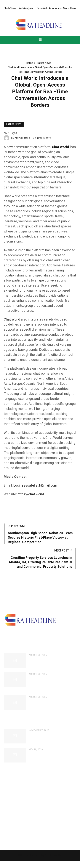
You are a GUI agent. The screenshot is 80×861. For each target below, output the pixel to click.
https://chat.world (30, 494)
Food (7, 811)
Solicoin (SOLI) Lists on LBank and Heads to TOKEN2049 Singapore (51, 703)
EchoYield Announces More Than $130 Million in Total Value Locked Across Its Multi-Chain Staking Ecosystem (51, 683)
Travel (7, 830)
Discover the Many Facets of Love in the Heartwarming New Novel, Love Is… (52, 738)
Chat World (12, 319)
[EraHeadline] (40, 24)
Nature (8, 836)
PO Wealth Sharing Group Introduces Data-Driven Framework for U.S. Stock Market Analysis (51, 662)
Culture (8, 798)
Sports (8, 823)
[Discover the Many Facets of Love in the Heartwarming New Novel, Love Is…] (15, 736)
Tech (7, 817)
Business (9, 792)
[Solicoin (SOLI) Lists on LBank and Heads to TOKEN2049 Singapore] (15, 702)
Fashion (9, 804)
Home (29, 63)
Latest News (44, 63)
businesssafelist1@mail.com (35, 485)
